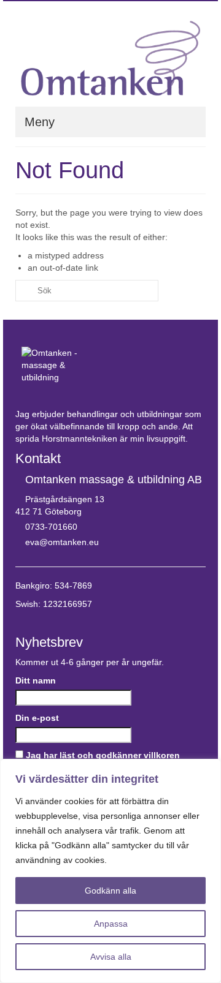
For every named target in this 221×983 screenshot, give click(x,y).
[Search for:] (86, 290)
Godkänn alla (110, 890)
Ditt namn (35, 680)
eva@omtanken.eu (62, 542)
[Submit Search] (24, 290)
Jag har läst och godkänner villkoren (103, 755)
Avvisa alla (110, 957)
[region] (110, 871)
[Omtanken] (110, 58)
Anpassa (111, 923)
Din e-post (37, 718)
